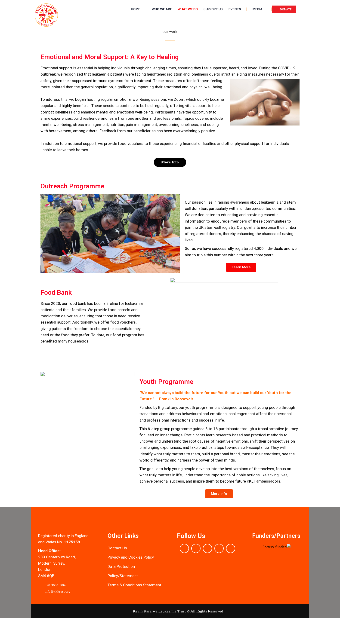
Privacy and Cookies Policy (131, 557)
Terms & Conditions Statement (134, 585)
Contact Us (117, 548)
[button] (256, 550)
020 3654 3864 (55, 585)
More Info (170, 162)
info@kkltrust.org (57, 591)
